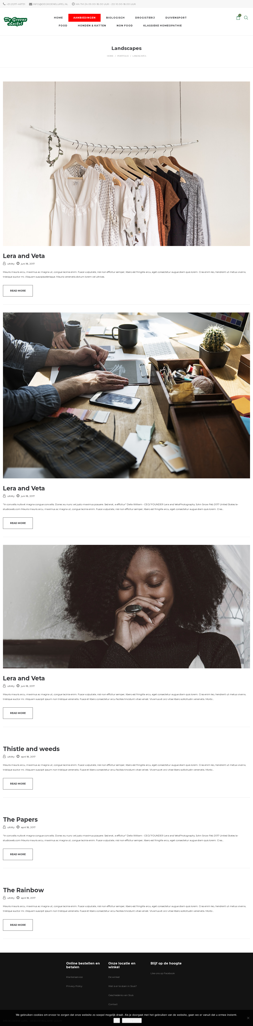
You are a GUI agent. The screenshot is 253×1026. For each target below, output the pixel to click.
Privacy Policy (74, 986)
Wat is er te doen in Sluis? (122, 986)
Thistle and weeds (31, 749)
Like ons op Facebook (163, 973)
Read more (18, 290)
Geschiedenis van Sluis (120, 995)
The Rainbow (23, 890)
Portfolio (123, 56)
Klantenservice (74, 976)
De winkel (114, 976)
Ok (116, 1020)
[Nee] (248, 1018)
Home (110, 56)
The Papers (20, 819)
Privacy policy (132, 1020)
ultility (11, 263)
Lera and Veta (24, 256)
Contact (113, 1004)
